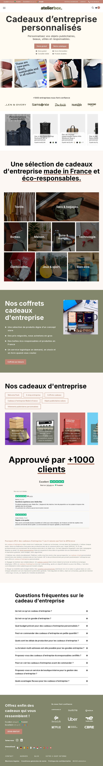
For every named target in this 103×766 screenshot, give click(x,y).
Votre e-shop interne (56, 756)
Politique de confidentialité (59, 761)
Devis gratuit (42, 46)
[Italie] (30, 748)
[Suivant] (95, 131)
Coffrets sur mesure (16, 362)
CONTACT (83, 1)
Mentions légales (12, 761)
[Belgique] (24, 748)
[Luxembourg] (34, 748)
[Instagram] (17, 740)
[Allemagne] (21, 748)
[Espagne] (27, 748)
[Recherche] (93, 8)
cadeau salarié (42, 562)
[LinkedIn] (21, 740)
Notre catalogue (59, 46)
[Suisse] (50, 748)
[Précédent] (8, 131)
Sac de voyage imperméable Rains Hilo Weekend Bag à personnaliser (71, 137)
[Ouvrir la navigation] (4, 8)
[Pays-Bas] (40, 748)
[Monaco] (37, 748)
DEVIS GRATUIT (14, 731)
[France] (17, 748)
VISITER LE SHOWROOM (71, 1)
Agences (24, 756)
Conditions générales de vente (33, 761)
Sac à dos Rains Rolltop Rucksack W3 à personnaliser (44, 138)
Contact (9, 756)
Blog (36, 756)
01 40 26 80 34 (94, 1)
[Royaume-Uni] (47, 748)
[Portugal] (44, 748)
